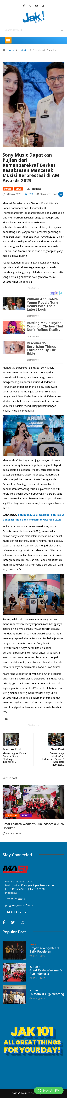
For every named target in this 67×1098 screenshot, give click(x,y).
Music (23, 50)
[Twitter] (30, 5)
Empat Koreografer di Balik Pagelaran (44, 949)
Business (12, 815)
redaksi (37, 188)
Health (26, 815)
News (18, 189)
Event (33, 944)
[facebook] (24, 5)
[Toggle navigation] (8, 40)
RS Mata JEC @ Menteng (47, 994)
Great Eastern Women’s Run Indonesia (46, 971)
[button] (49, 1090)
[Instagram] (43, 5)
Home (11, 50)
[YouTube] (36, 5)
